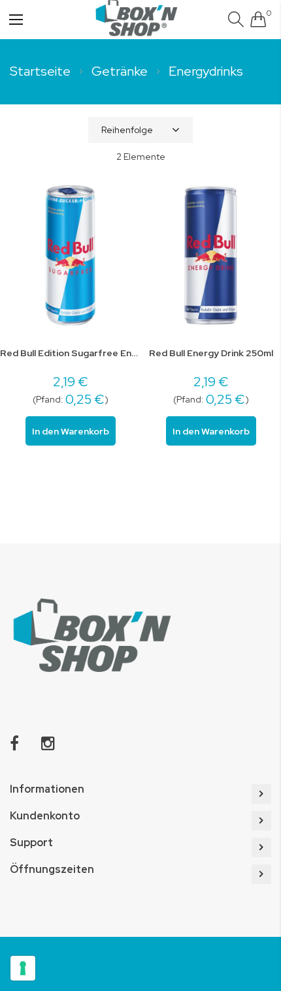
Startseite (41, 71)
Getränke (120, 71)
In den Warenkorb (70, 431)
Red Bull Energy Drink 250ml (211, 353)
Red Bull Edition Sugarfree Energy (70, 353)
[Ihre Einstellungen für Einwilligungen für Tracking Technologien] (22, 968)
